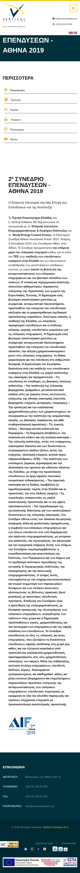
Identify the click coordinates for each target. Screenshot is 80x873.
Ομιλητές (15, 99)
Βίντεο (14, 139)
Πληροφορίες (17, 90)
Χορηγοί (15, 119)
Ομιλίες (14, 109)
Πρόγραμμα (16, 129)
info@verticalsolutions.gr (66, 19)
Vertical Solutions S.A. (56, 827)
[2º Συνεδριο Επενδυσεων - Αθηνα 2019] (75, 32)
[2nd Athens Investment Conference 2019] (71, 32)
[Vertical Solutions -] (14, 15)
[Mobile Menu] (73, 8)
